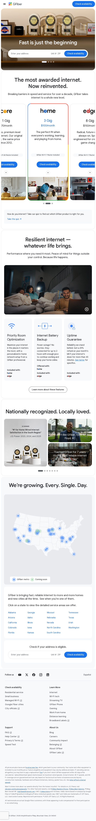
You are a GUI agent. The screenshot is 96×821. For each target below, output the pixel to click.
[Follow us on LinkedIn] (48, 675)
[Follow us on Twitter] (27, 675)
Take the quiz (13, 219)
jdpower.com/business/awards (16, 789)
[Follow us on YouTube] (20, 675)
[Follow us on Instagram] (41, 675)
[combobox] (54, 54)
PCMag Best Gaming (76, 789)
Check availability (48, 164)
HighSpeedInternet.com (26, 791)
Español (87, 675)
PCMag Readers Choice (59, 789)
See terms (79, 360)
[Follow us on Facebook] (34, 675)
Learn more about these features (48, 389)
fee (41, 772)
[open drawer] (5, 4)
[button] (6, 173)
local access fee (32, 767)
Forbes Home (45, 791)
